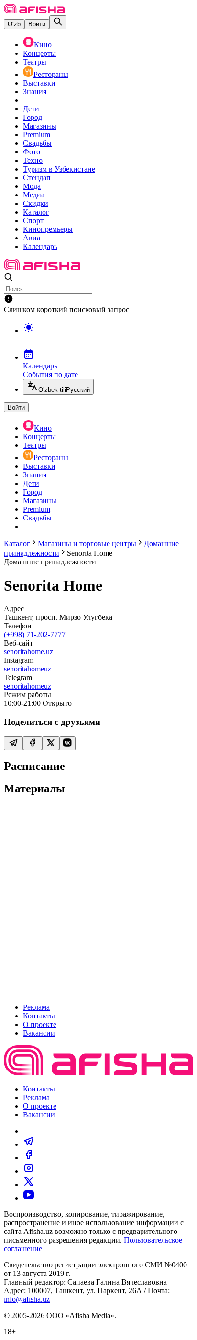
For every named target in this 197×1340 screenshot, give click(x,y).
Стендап (37, 177)
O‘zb (14, 24)
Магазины (39, 126)
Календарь (40, 246)
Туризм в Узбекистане (59, 169)
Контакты (39, 1016)
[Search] (57, 22)
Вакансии (39, 1033)
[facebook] (28, 1158)
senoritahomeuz (27, 669)
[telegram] (28, 1144)
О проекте (39, 1024)
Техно (33, 160)
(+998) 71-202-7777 (35, 634)
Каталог (36, 212)
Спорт (33, 220)
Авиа (31, 238)
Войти (36, 24)
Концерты (39, 53)
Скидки (35, 203)
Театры (34, 62)
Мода (32, 186)
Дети (31, 109)
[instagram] (28, 1171)
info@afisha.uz (27, 1299)
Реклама (36, 1007)
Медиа (33, 195)
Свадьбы (37, 143)
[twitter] (28, 1184)
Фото (31, 152)
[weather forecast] (108, 337)
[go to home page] (34, 11)
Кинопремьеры (48, 229)
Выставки (39, 83)
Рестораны (50, 74)
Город (32, 117)
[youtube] (28, 1198)
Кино (43, 45)
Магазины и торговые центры (87, 544)
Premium (36, 134)
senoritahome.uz (28, 652)
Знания (34, 91)
